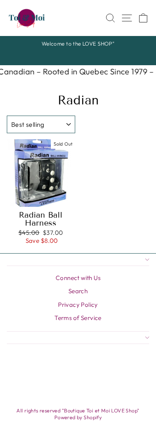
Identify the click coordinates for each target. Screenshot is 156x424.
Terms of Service (78, 318)
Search (78, 291)
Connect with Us (78, 278)
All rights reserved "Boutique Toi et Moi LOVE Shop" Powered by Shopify (77, 414)
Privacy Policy (78, 304)
